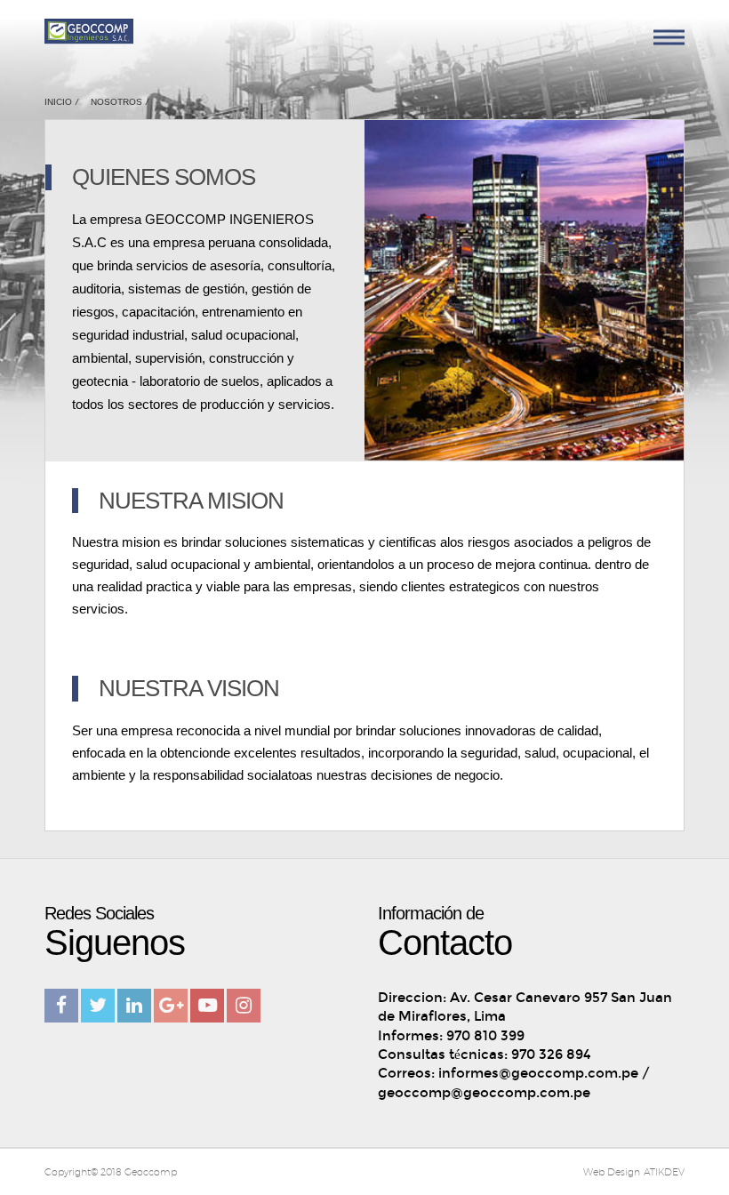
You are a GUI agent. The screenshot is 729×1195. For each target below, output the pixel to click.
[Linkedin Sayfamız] (134, 1006)
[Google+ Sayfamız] (171, 1006)
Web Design (611, 1171)
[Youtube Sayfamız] (207, 1006)
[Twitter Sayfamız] (98, 1006)
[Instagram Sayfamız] (243, 1006)
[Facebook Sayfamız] (61, 1006)
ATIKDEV (664, 1171)
